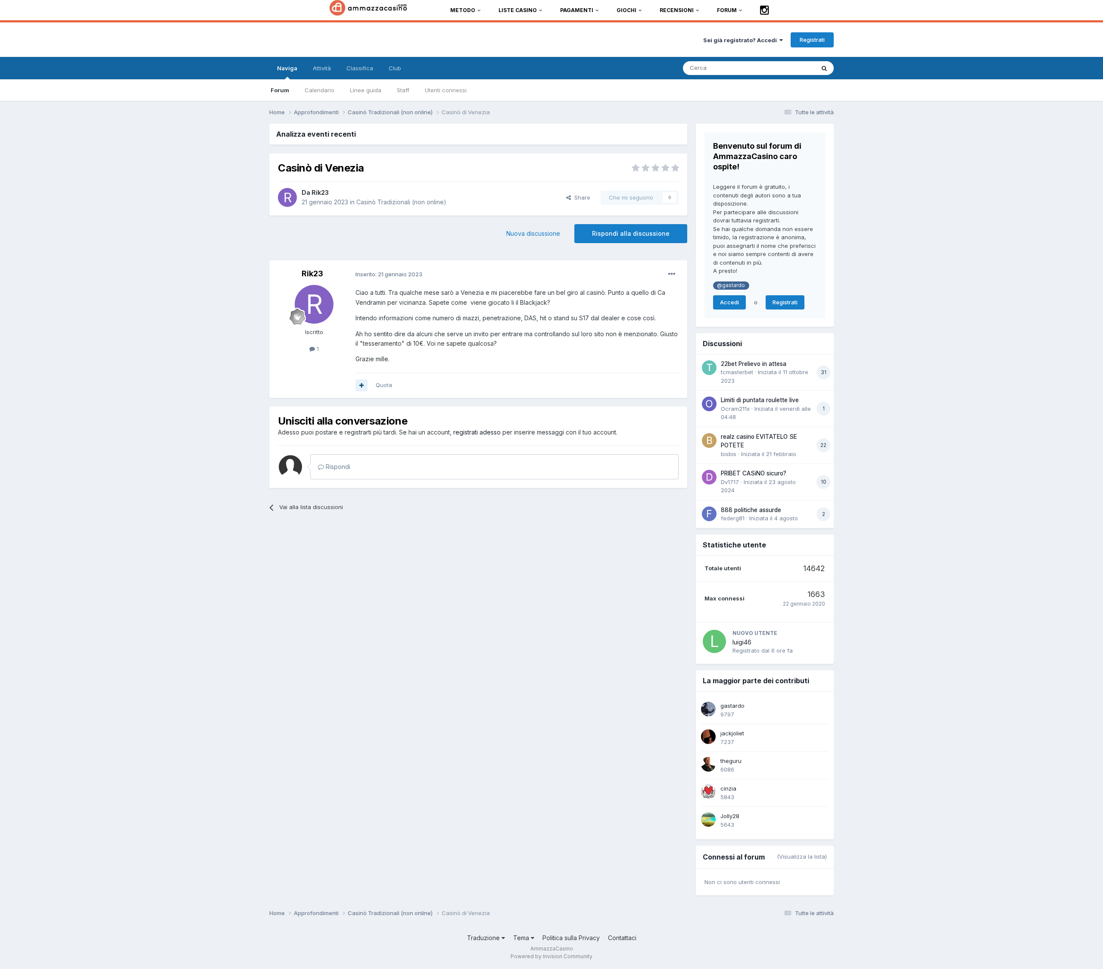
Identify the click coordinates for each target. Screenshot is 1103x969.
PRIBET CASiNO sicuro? (753, 473)
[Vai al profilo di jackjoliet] (708, 736)
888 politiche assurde (751, 509)
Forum (280, 90)
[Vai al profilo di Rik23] (287, 197)
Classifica (359, 68)
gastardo (732, 705)
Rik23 (320, 192)
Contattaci (622, 937)
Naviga (287, 68)
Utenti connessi (446, 90)
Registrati (812, 39)
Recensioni (677, 10)
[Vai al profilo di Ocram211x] (709, 404)
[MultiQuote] (361, 385)
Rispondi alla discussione (631, 233)
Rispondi (337, 466)
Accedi (729, 302)
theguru (731, 760)
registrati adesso (477, 432)
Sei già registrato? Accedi (741, 40)
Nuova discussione (533, 233)
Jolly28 (729, 816)
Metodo (462, 10)
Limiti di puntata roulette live (760, 400)
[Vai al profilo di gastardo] (708, 709)
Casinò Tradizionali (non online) (401, 202)
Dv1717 (730, 481)
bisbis (728, 453)
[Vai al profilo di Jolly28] (708, 819)
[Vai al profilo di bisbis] (709, 440)
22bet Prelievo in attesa (753, 363)
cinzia (728, 788)
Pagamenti (576, 10)
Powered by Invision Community (551, 956)
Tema (522, 937)
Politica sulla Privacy (571, 937)
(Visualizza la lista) (802, 856)
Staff (403, 90)
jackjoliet (732, 733)
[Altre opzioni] (671, 274)
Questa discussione (777, 68)
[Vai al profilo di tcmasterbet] (709, 367)
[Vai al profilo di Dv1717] (709, 477)
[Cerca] (824, 68)
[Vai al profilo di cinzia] (708, 792)
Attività (322, 68)
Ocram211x (735, 408)
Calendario (319, 90)
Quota (384, 384)
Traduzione (484, 937)
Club (395, 68)
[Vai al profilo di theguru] (708, 764)
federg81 (733, 518)
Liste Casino (518, 10)
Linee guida (365, 90)
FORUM (727, 10)
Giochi (626, 10)
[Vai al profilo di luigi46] (714, 641)
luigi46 (741, 642)
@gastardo (731, 285)
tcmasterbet (737, 372)
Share (580, 197)
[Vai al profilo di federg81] (709, 513)
